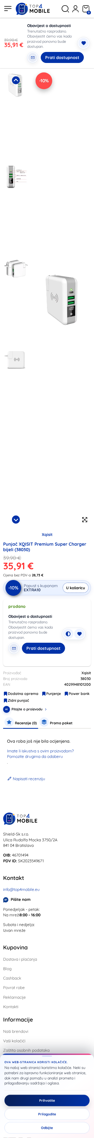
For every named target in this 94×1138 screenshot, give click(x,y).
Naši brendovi (15, 1031)
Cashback (12, 978)
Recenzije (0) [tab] (25, 723)
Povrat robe (14, 987)
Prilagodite (47, 1114)
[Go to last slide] (16, 80)
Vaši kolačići (14, 1040)
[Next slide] (16, 519)
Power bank (79, 693)
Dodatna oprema (23, 693)
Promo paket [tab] (61, 723)
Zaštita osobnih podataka (26, 1050)
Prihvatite (47, 1100)
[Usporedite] (68, 634)
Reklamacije (14, 997)
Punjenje (53, 693)
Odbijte (47, 1128)
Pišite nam (21, 899)
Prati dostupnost (62, 57)
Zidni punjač (18, 700)
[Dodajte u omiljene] (83, 43)
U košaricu (75, 587)
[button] (16, 116)
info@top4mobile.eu (21, 889)
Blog (7, 968)
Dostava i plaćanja (20, 959)
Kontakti (10, 1006)
